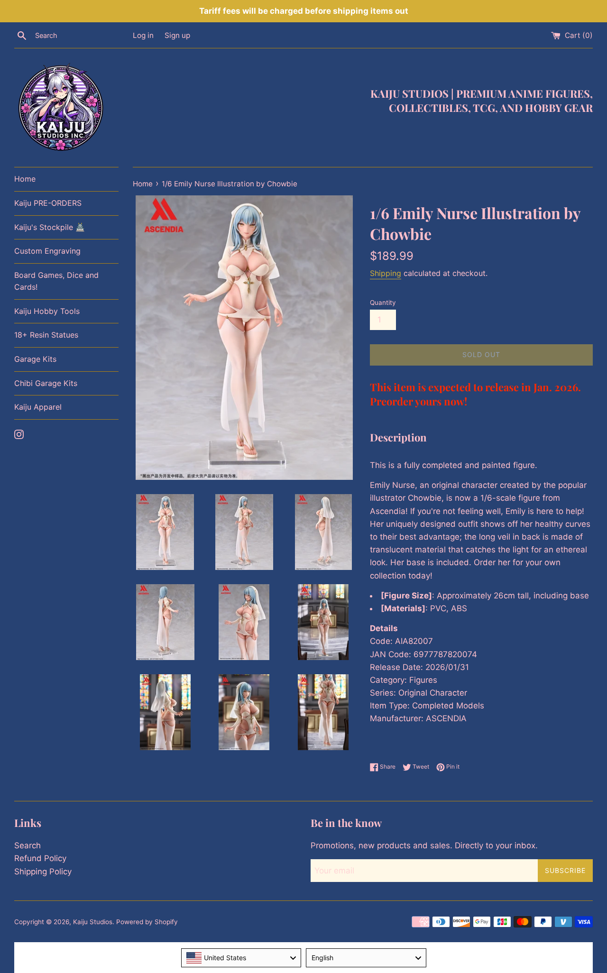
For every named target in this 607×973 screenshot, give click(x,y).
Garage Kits (35, 359)
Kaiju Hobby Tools (47, 311)
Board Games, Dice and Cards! (56, 281)
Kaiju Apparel (38, 407)
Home (25, 179)
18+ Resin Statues (46, 335)
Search (27, 845)
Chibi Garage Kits (45, 383)
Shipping (385, 273)
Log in (143, 35)
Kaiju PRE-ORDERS (48, 203)
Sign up (177, 35)
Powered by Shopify (147, 922)
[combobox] (241, 957)
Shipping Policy (43, 871)
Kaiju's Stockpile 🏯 (49, 227)
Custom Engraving (47, 251)
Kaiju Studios (92, 922)
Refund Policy (40, 858)
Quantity (383, 302)
